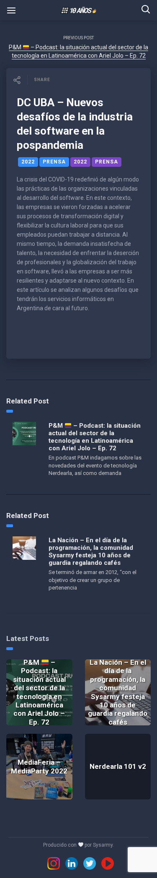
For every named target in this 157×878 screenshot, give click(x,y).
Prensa (54, 162)
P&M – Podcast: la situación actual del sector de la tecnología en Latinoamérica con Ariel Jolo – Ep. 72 (95, 437)
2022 (28, 162)
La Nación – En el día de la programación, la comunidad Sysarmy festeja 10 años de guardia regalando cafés (91, 551)
